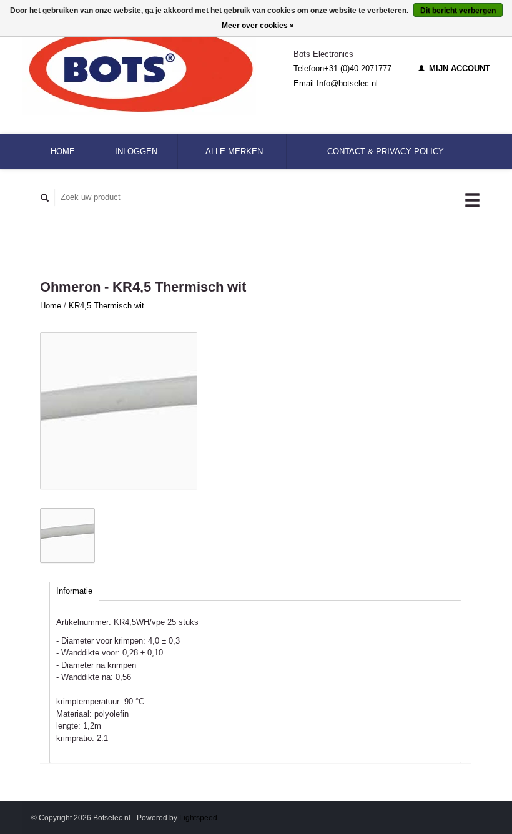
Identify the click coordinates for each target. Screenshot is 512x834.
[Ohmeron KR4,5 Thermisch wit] (119, 411)
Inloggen (136, 151)
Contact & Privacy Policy (385, 151)
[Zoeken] (45, 198)
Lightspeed (198, 817)
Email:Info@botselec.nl (335, 83)
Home (63, 151)
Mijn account (458, 68)
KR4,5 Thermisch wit (106, 305)
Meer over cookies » (258, 25)
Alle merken (234, 151)
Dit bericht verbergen (458, 10)
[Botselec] (157, 68)
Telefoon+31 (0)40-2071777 (342, 68)
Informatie (74, 591)
